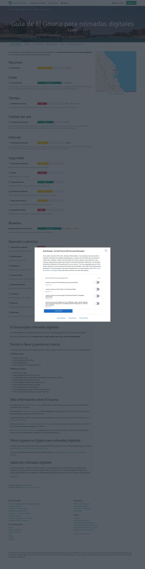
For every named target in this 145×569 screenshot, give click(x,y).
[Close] (107, 251)
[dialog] (72, 284)
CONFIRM (58, 311)
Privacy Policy (83, 318)
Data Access (72, 318)
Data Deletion (61, 318)
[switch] (97, 282)
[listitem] (72, 278)
